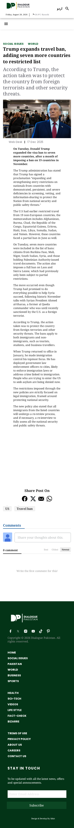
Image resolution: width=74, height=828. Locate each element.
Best (46, 549)
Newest (65, 549)
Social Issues (13, 44)
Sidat (52, 818)
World (33, 44)
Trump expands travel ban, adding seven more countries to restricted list (36, 55)
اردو (59, 8)
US (7, 509)
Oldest (55, 549)
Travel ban (25, 509)
